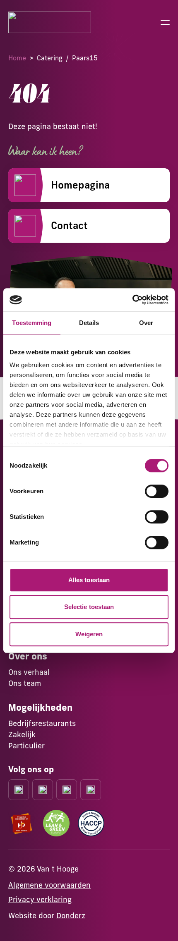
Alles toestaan (89, 579)
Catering (50, 58)
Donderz (70, 915)
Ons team (24, 683)
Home (17, 58)
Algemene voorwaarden (49, 885)
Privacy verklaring (40, 899)
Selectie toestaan (89, 606)
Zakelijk (22, 734)
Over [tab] (146, 322)
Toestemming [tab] (31, 322)
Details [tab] (89, 322)
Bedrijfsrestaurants (42, 723)
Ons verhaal (29, 672)
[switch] (156, 491)
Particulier (26, 745)
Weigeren (89, 634)
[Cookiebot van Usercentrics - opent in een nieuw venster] (132, 299)
